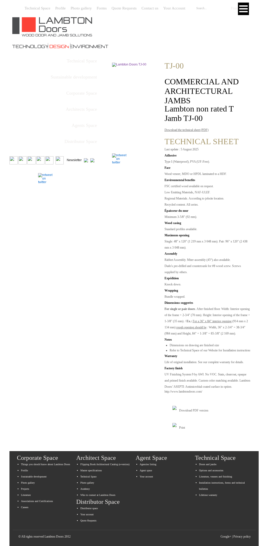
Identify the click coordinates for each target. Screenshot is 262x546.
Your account (146, 476)
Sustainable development (34, 476)
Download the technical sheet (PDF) (187, 130)
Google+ (226, 536)
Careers (24, 507)
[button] (243, 9)
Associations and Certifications (37, 501)
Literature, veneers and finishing (215, 476)
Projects (25, 488)
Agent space (146, 470)
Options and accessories (211, 470)
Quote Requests (124, 8)
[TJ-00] (136, 102)
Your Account (174, 8)
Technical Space (37, 8)
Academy (85, 488)
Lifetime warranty (208, 495)
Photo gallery (81, 8)
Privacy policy (242, 536)
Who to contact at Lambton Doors (97, 495)
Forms (102, 8)
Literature (26, 495)
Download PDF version (193, 410)
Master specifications (91, 470)
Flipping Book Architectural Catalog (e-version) (104, 464)
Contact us (149, 8)
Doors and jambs (207, 464)
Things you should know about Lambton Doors (45, 464)
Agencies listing (148, 464)
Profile (60, 8)
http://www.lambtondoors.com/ (183, 391)
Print (182, 427)
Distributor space (89, 508)
